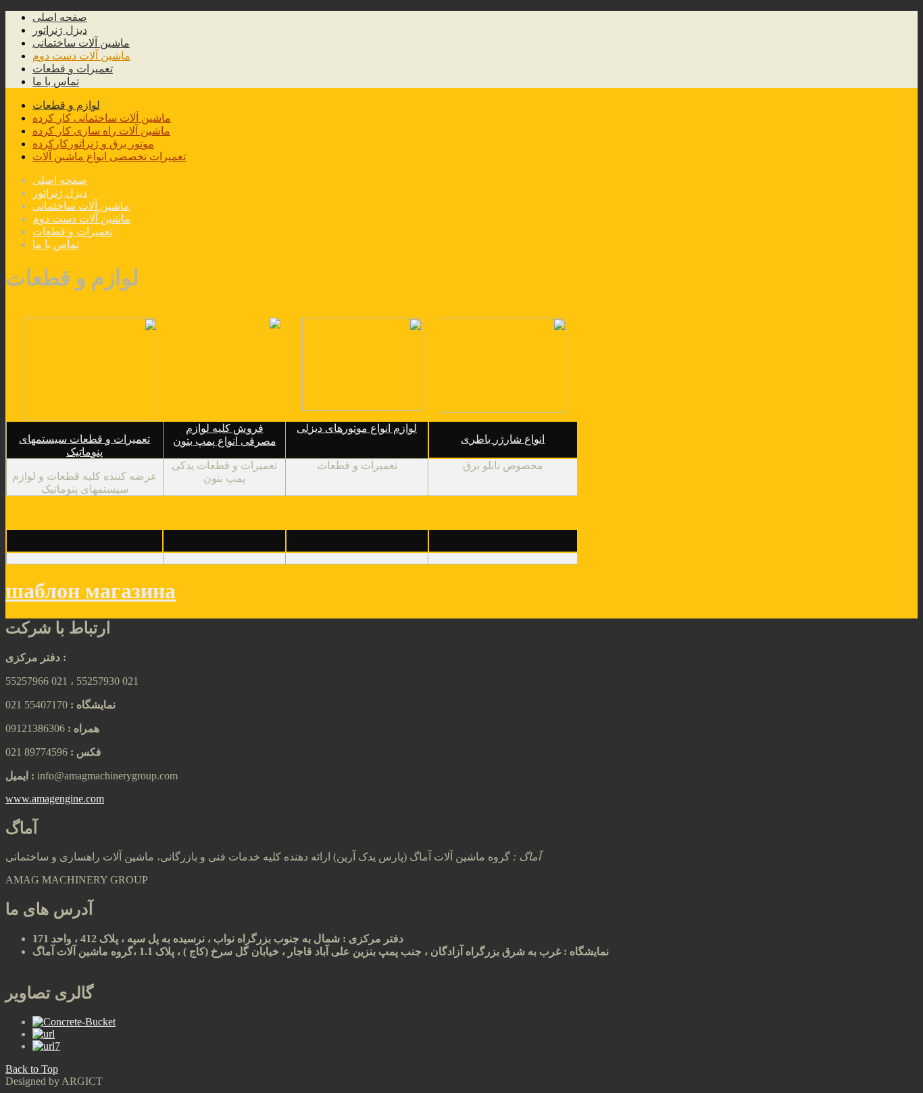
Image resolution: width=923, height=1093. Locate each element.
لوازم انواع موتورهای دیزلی (357, 428)
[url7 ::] (46, 1046)
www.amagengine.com (54, 798)
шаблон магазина (90, 591)
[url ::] (43, 1034)
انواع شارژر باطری (503, 439)
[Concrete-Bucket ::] (74, 1021)
